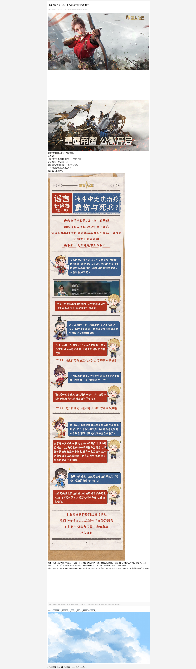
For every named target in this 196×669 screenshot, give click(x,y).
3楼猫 (49, 9)
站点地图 (60, 667)
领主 (78, 610)
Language (85, 9)
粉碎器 (93, 610)
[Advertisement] (98, 85)
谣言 (72, 610)
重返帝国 (65, 610)
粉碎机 (85, 610)
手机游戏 (56, 610)
